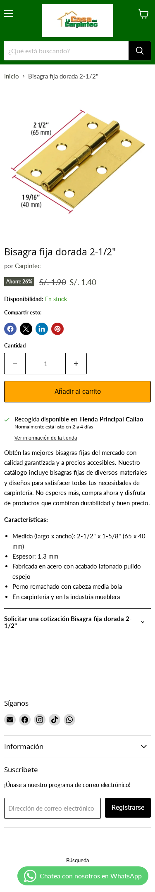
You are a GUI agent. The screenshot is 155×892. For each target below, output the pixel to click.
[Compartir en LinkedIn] (42, 329)
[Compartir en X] (26, 329)
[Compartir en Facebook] (10, 329)
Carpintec (28, 265)
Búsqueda (77, 860)
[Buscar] (140, 50)
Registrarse (128, 807)
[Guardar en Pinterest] (57, 329)
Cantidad (15, 346)
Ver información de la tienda (45, 438)
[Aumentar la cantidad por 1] (76, 363)
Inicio (11, 76)
